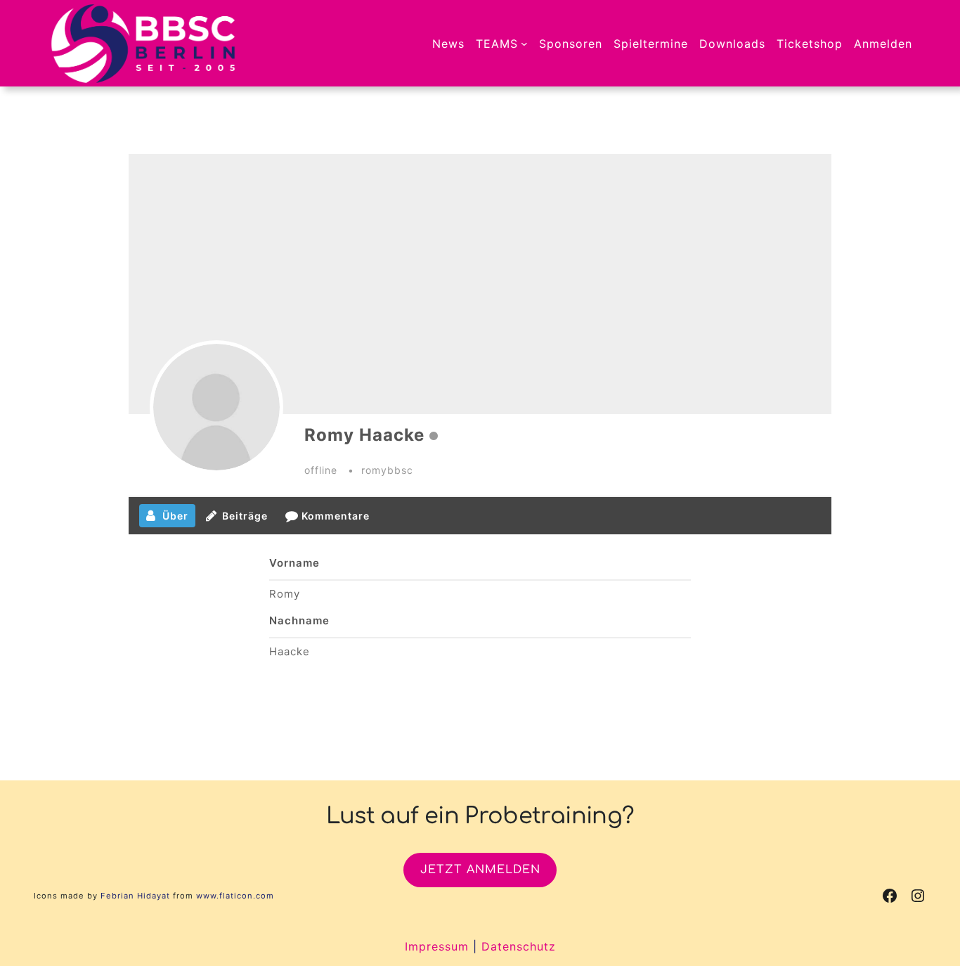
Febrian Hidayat (135, 896)
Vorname (294, 562)
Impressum (437, 946)
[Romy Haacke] (216, 407)
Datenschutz (518, 946)
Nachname (299, 620)
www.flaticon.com (235, 896)
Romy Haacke (364, 435)
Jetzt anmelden (480, 869)
